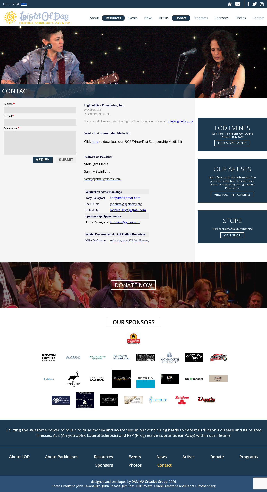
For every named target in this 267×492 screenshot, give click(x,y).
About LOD (19, 456)
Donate (181, 18)
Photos (240, 18)
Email (9, 116)
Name (9, 104)
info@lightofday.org (180, 121)
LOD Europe (11, 4)
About (94, 18)
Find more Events (232, 143)
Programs (200, 18)
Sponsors (222, 18)
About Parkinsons (61, 456)
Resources (113, 18)
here (95, 141)
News (148, 18)
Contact (258, 18)
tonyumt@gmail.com (125, 198)
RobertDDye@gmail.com (128, 210)
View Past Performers (232, 194)
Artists (164, 18)
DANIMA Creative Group (149, 481)
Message (11, 128)
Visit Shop (232, 235)
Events (133, 18)
